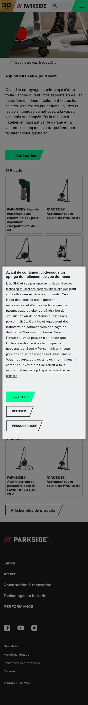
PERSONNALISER (24, 426)
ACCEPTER (20, 397)
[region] (44, 352)
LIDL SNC (12, 283)
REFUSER (19, 411)
